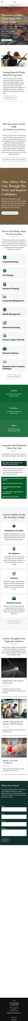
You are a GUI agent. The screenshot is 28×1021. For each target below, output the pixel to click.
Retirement (14, 1019)
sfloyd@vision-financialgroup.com (14, 1012)
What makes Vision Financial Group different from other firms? (13, 463)
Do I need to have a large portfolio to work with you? (13, 492)
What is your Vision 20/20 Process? (13, 483)
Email (2, 813)
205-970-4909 (15, 1002)
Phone (3, 821)
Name (3, 806)
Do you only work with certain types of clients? (13, 479)
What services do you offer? (10, 496)
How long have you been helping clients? (12, 487)
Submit (5, 840)
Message (4, 828)
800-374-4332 (16, 1004)
